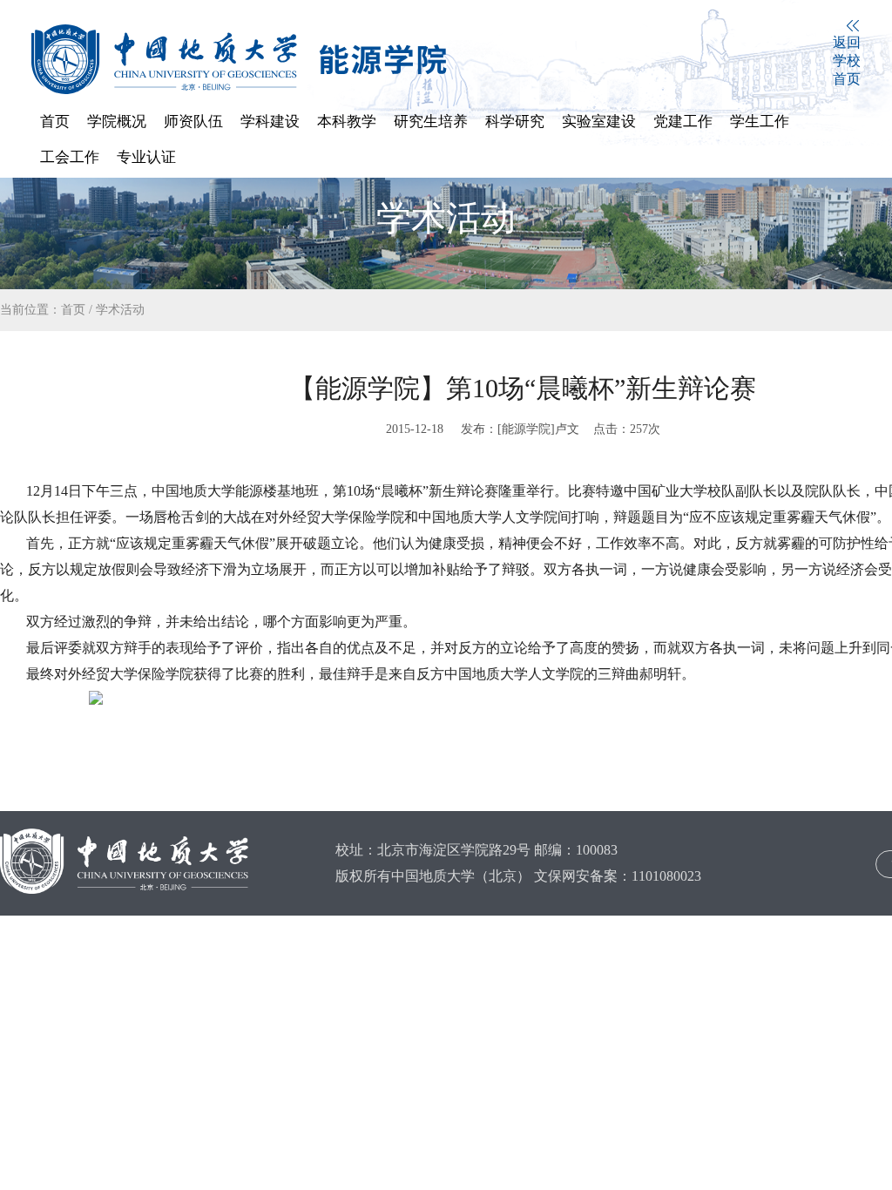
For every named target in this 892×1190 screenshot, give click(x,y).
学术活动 (120, 309)
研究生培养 (431, 121)
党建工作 (683, 121)
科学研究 (514, 121)
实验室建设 (599, 121)
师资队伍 (193, 121)
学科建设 (270, 121)
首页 (55, 121)
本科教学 (346, 121)
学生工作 (759, 121)
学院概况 (116, 121)
